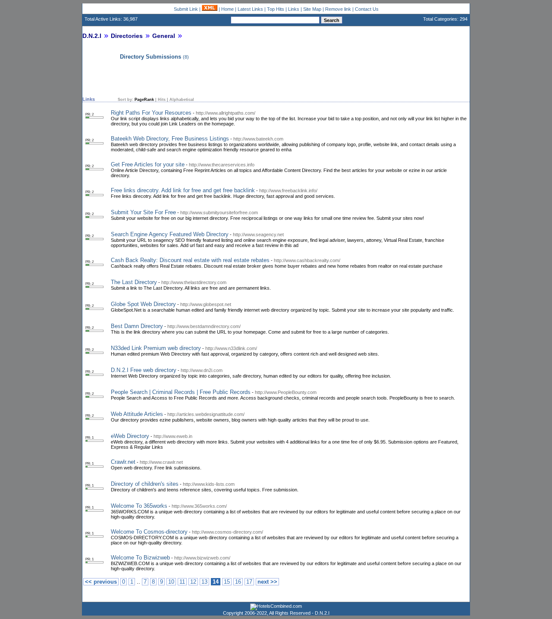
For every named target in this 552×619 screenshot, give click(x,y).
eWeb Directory (130, 436)
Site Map (312, 9)
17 (249, 581)
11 (182, 581)
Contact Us (367, 9)
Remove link (338, 9)
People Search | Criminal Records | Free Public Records (181, 392)
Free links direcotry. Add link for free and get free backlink (183, 190)
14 (216, 581)
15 (227, 581)
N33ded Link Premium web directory (156, 348)
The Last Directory (134, 282)
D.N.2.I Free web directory (143, 370)
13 (204, 581)
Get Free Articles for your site (148, 164)
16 (238, 581)
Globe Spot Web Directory (143, 304)
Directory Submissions (150, 56)
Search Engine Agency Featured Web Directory (170, 234)
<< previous (101, 581)
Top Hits (275, 9)
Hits (162, 99)
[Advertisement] (183, 79)
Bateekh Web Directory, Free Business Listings (170, 138)
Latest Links (250, 9)
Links (293, 9)
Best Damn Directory (137, 326)
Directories (127, 35)
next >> (267, 581)
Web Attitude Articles (137, 414)
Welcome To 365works (139, 506)
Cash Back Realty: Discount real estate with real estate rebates (190, 260)
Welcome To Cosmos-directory (149, 531)
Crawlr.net (123, 462)
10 (171, 581)
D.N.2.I (91, 35)
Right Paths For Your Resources (151, 112)
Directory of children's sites (145, 484)
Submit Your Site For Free (143, 212)
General (163, 35)
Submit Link (186, 9)
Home (227, 9)
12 (193, 581)
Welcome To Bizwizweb (140, 557)
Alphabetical (181, 99)
